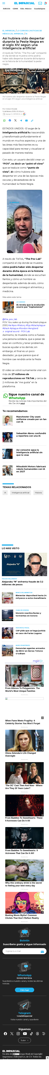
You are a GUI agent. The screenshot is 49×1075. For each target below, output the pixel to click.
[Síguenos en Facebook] (5, 1033)
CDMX (15, 9)
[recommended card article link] (8, 307)
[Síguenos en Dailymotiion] (43, 1033)
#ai (9, 325)
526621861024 (24, 978)
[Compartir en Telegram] (21, 120)
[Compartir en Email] (26, 120)
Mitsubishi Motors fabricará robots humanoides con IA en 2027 (31, 469)
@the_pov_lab (10, 319)
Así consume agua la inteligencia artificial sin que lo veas (29, 452)
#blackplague (38, 325)
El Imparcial (9, 31)
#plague (14, 328)
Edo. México (26, 9)
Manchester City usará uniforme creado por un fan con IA (31, 419)
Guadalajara (39, 9)
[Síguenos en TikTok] (31, 1033)
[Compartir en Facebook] (10, 120)
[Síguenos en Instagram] (18, 1033)
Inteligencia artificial (20, 493)
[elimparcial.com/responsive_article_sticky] (47, 1057)
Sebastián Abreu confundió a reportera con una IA (31, 434)
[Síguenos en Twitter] (11, 1033)
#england (33, 328)
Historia (38, 493)
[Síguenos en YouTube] (25, 1033)
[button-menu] (3, 3)
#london (23, 328)
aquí (22, 403)
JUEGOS (6, 9)
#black (6, 328)
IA (26, 34)
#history (21, 325)
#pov (14, 325)
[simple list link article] (24, 565)
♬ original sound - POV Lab (16, 331)
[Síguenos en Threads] (37, 1033)
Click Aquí (24, 990)
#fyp (28, 325)
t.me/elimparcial (24, 1016)
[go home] (24, 1050)
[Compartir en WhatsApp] (4, 120)
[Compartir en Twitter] (15, 120)
